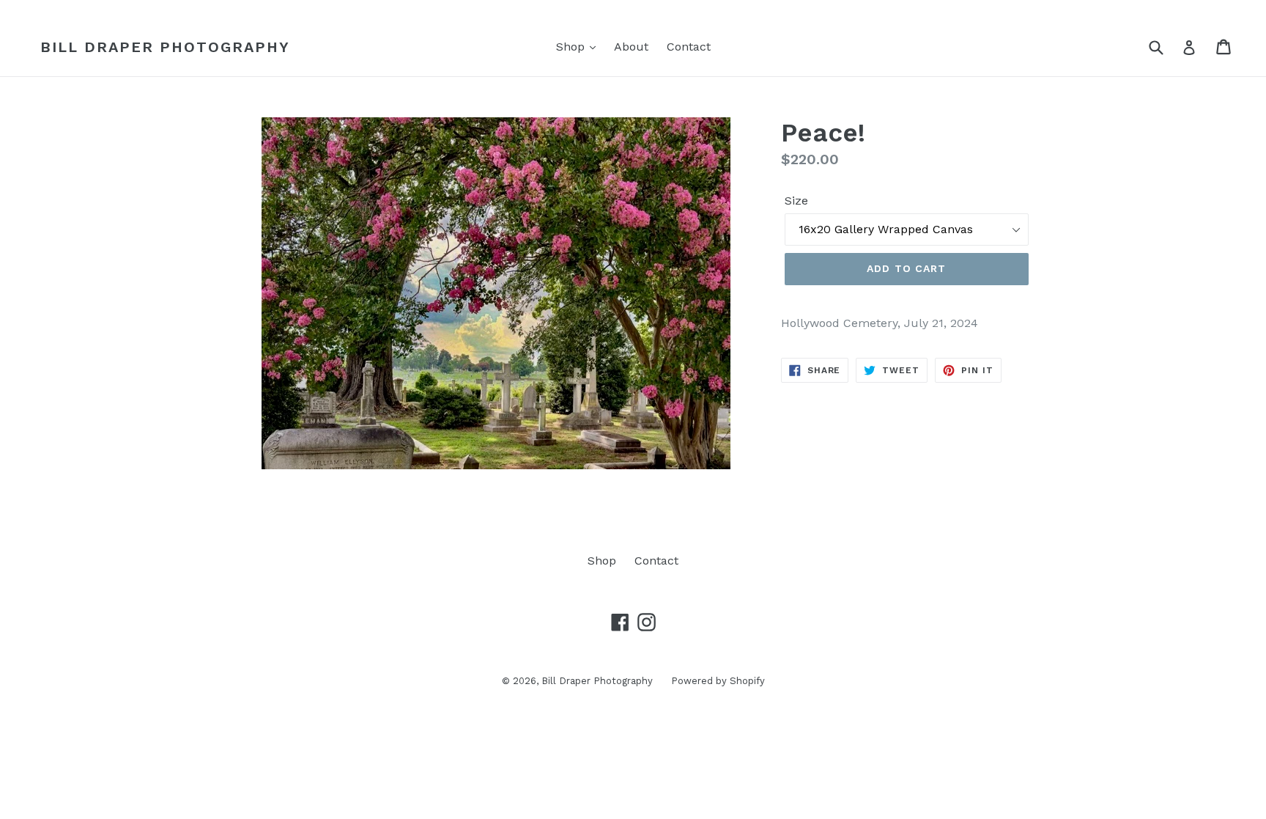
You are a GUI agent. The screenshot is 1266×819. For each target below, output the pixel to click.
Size (796, 200)
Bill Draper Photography (165, 47)
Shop (572, 47)
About (631, 47)
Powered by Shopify (718, 680)
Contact (689, 47)
